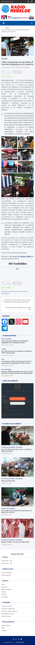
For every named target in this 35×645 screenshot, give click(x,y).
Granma (4, 630)
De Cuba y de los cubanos (8, 447)
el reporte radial (25, 256)
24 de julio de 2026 (6, 453)
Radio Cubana (5, 625)
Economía (4, 58)
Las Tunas (25, 291)
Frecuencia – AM (6, 561)
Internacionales (6, 589)
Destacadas (8, 338)
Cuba (5, 291)
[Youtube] (21, 639)
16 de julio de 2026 (6, 483)
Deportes (4, 587)
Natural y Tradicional (8, 609)
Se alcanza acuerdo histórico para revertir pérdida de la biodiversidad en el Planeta (17, 301)
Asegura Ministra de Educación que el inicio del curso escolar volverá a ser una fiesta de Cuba (17, 373)
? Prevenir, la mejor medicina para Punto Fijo (18, 308)
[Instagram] (18, 321)
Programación (6, 575)
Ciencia (3, 594)
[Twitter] (12, 321)
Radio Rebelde (5, 293)
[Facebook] (5, 321)
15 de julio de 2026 (6, 514)
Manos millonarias (8, 481)
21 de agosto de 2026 (7, 345)
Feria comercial (18, 291)
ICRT (2, 628)
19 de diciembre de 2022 (8, 67)
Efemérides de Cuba (7, 614)
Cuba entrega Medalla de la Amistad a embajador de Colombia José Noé (14, 342)
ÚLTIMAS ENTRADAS (9, 336)
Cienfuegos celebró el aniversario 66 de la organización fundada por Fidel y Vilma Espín (16, 363)
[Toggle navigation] (3, 23)
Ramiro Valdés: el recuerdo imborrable (15, 542)
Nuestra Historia (6, 572)
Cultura (3, 349)
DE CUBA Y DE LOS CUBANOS (12, 424)
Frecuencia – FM (6, 563)
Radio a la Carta (6, 616)
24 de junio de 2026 (6, 544)
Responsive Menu (28, 1)
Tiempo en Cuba (6, 606)
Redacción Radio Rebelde (23, 67)
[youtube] (25, 321)
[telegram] (5, 328)
